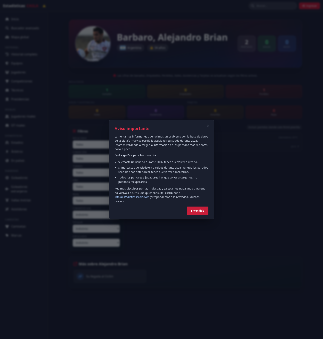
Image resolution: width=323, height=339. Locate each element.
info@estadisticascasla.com (132, 197)
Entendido (197, 210)
